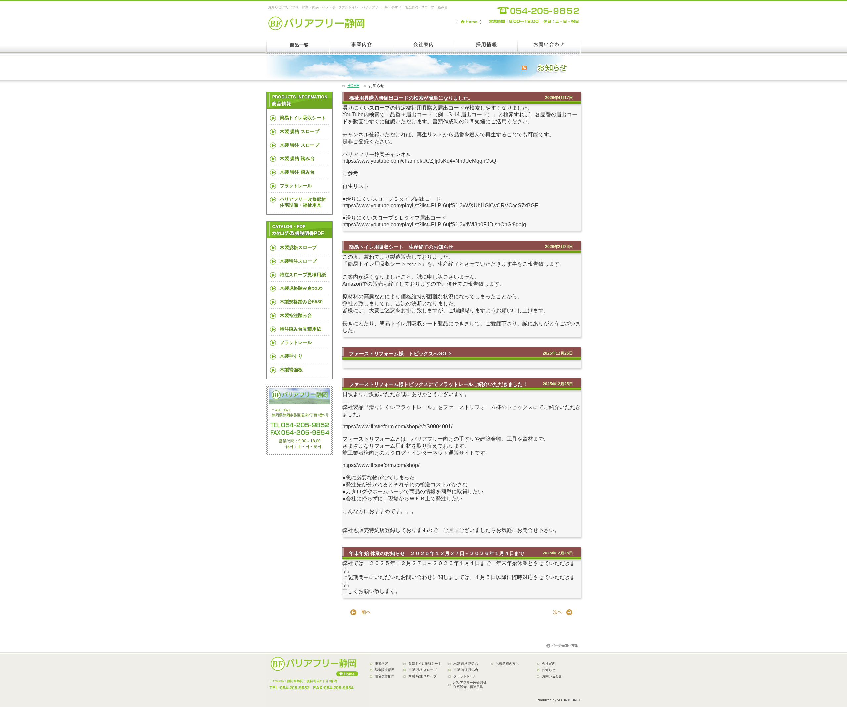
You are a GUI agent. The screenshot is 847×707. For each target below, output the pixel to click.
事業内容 (381, 663)
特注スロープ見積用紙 (303, 274)
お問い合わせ (552, 676)
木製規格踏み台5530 (301, 301)
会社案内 (548, 663)
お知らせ (548, 670)
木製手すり (291, 356)
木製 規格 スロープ (299, 131)
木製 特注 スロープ (299, 145)
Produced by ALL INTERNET (559, 700)
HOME (353, 85)
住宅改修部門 (385, 676)
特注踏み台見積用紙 (300, 328)
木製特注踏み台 (296, 315)
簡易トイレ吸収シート (303, 117)
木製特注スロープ (298, 261)
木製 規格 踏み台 (297, 158)
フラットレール (296, 185)
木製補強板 (291, 369)
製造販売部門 (385, 670)
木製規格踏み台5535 (301, 288)
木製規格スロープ (298, 247)
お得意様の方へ (507, 663)
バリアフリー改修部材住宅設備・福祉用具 (303, 202)
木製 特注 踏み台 (297, 172)
